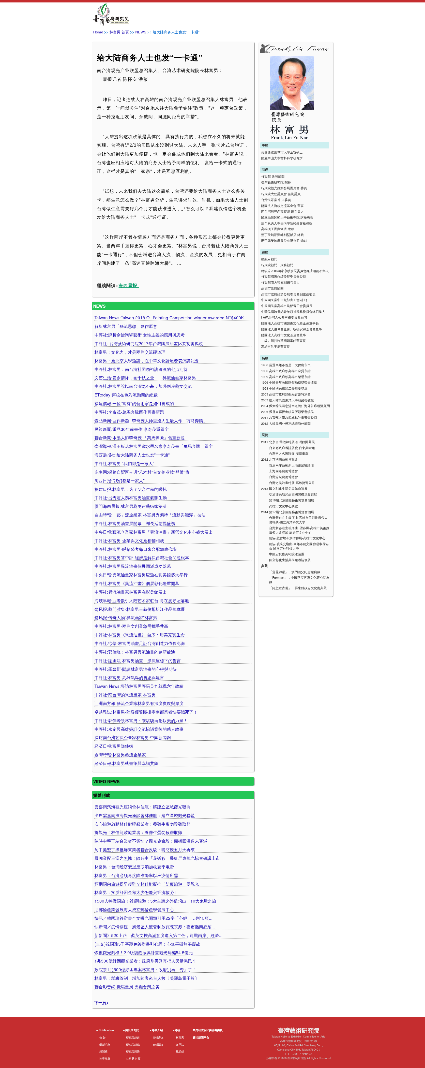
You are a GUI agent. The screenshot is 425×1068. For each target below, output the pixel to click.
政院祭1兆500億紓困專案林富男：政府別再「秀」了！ (145, 969)
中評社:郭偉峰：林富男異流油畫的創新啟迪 (134, 652)
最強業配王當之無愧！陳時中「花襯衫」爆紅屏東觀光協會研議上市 (157, 858)
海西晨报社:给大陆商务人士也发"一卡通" (132, 455)
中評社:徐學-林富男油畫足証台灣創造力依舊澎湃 (139, 643)
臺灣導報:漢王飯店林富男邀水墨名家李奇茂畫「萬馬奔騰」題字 (153, 446)
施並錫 (180, 1051)
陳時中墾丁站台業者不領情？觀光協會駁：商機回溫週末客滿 (150, 841)
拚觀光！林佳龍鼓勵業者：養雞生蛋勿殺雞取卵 (138, 832)
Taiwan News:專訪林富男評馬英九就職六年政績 (138, 686)
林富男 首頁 (119, 31)
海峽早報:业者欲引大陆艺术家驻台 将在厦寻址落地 (141, 600)
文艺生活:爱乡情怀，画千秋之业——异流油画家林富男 (145, 377)
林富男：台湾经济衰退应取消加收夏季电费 (134, 866)
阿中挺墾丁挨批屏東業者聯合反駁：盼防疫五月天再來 (144, 849)
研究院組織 (133, 1044)
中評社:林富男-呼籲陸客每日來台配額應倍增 (135, 549)
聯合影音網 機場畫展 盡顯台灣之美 (127, 986)
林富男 (180, 1037)
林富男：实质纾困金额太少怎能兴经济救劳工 (136, 892)
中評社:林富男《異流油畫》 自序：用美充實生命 (139, 634)
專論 (178, 1030)
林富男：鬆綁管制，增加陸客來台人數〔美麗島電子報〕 (146, 978)
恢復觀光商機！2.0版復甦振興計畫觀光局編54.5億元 (143, 952)
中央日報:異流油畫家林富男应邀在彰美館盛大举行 (141, 574)
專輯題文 (158, 1044)
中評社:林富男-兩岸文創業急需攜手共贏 (131, 626)
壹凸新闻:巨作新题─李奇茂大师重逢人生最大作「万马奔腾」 (150, 420)
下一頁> (101, 1002)
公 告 (102, 1037)
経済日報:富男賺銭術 (113, 746)
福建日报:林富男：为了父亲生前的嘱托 (130, 489)
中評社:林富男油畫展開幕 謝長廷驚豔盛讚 (134, 523)
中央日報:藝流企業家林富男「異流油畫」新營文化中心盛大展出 (153, 532)
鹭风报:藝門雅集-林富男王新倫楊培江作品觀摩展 (139, 609)
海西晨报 (129, 285)
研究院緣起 (133, 1037)
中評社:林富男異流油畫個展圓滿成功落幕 (132, 566)
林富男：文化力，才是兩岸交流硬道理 (130, 352)
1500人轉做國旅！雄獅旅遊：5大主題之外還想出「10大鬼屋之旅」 (157, 901)
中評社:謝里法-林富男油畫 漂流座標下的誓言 (137, 660)
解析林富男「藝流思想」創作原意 (125, 326)
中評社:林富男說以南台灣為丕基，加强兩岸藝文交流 (143, 386)
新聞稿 (103, 1051)
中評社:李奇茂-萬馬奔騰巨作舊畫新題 (129, 412)
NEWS (140, 31)
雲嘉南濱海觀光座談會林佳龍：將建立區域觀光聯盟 (142, 807)
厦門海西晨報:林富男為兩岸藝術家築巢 (130, 506)
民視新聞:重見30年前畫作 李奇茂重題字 (131, 429)
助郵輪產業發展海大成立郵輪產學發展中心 (134, 909)
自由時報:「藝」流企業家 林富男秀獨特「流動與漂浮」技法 (150, 515)
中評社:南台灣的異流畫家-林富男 (125, 694)
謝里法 (180, 1044)
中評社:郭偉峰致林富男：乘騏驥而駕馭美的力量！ (141, 720)
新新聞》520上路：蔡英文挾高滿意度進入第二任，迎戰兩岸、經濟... (158, 935)
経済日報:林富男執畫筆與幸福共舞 (126, 763)
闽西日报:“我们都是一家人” (119, 480)
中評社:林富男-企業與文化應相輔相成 (129, 540)
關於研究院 (132, 1030)
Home (98, 31)
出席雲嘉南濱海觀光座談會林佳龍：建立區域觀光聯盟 (144, 815)
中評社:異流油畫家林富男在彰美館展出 (130, 592)
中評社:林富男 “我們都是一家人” (124, 463)
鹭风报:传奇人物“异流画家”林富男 (125, 617)
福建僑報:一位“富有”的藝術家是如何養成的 (134, 403)
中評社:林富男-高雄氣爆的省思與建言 (129, 677)
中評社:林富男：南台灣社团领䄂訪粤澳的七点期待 (141, 369)
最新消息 (104, 1044)
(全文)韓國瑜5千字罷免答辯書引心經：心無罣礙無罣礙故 (147, 944)
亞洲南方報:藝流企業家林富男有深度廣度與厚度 (138, 703)
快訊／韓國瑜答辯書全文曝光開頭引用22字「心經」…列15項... (153, 918)
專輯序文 (158, 1037)
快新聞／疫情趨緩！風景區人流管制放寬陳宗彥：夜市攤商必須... (154, 926)
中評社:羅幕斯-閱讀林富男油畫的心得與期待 (135, 669)
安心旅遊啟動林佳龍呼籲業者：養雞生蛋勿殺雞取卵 (142, 824)
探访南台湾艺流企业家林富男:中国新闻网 (132, 737)
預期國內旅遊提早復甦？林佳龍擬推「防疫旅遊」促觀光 (146, 884)
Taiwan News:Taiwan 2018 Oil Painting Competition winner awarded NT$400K (169, 317)
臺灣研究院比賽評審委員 (208, 1030)
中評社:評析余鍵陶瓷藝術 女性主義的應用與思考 (139, 335)
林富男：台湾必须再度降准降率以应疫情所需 (136, 875)
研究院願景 (133, 1051)
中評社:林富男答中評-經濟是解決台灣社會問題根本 (141, 557)
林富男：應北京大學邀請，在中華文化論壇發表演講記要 (146, 360)
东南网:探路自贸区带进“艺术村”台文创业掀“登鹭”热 (141, 472)
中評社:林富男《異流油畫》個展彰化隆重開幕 (136, 583)
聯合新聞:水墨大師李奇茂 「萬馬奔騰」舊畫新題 (139, 437)
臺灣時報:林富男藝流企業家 (120, 754)
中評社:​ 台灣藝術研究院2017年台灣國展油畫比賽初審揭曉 (148, 343)
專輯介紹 (157, 1030)
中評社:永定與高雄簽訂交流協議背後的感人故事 (138, 729)
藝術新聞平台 (201, 1037)
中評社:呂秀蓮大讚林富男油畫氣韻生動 (130, 497)
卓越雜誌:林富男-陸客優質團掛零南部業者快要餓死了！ (145, 712)
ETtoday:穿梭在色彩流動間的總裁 (126, 395)
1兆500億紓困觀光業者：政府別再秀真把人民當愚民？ (145, 961)
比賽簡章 (104, 1058)
